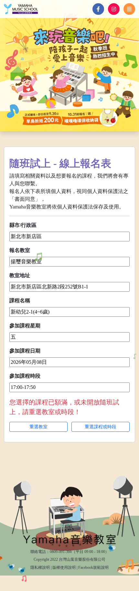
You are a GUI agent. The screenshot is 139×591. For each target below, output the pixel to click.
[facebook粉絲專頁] (98, 9)
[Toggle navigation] (129, 9)
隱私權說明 (40, 567)
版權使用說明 (64, 567)
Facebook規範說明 (93, 567)
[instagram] (114, 9)
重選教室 (38, 426)
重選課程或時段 (100, 426)
